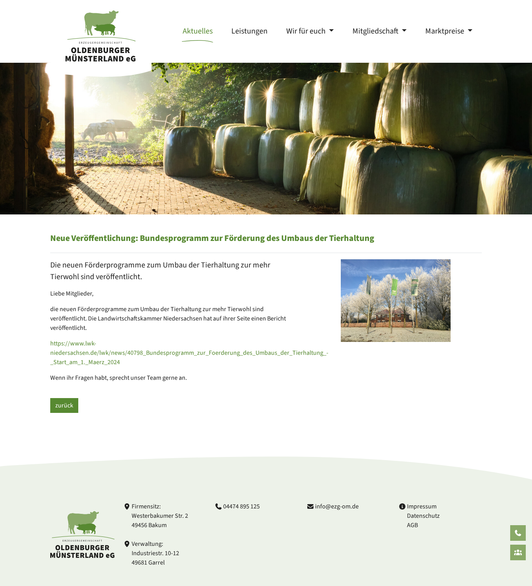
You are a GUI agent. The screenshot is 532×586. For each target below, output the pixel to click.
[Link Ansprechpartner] (518, 552)
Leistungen (249, 31)
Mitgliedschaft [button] (376, 31)
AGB (412, 525)
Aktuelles (198, 31)
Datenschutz (423, 516)
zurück (64, 405)
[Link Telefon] (518, 533)
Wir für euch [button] (306, 31)
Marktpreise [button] (445, 31)
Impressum (422, 506)
